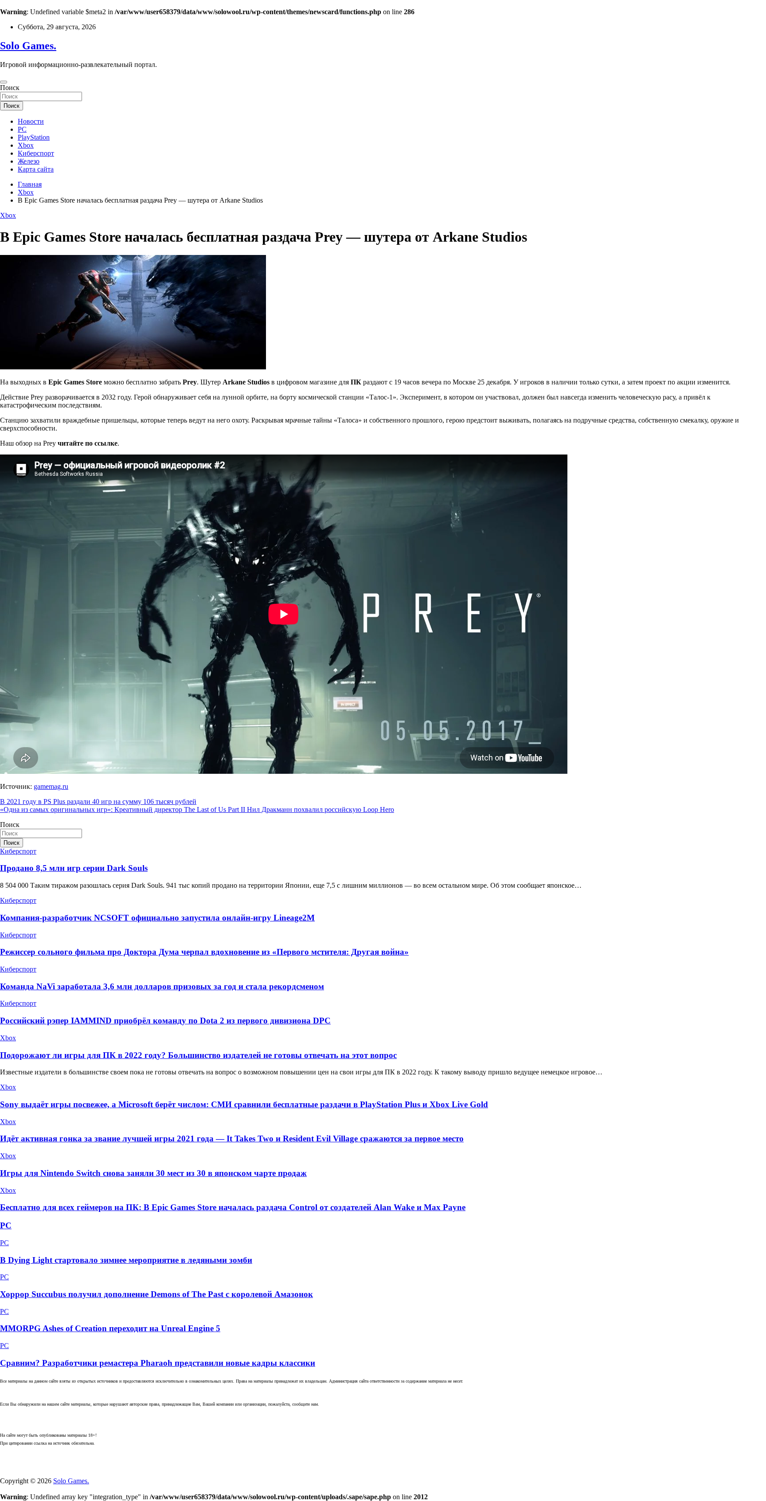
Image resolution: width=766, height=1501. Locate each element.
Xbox (26, 145)
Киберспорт (36, 153)
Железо (28, 161)
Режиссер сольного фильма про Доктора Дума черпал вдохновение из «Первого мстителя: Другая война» (204, 951)
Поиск (10, 87)
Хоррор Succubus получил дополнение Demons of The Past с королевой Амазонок (156, 1294)
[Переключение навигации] (3, 82)
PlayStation (34, 137)
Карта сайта (36, 169)
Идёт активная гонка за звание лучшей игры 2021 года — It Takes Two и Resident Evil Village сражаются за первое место (232, 1138)
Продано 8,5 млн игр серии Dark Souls (74, 868)
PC (22, 129)
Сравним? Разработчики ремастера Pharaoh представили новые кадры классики (157, 1363)
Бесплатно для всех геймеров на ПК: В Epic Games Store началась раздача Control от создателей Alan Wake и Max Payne (232, 1207)
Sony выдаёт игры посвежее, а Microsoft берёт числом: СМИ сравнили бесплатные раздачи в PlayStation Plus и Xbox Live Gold (244, 1104)
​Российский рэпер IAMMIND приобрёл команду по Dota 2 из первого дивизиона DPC (165, 1020)
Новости (31, 121)
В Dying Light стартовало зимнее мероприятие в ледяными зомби (126, 1260)
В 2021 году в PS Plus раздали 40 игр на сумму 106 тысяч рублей (98, 801)
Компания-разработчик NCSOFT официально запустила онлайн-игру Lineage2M (157, 917)
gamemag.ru (51, 786)
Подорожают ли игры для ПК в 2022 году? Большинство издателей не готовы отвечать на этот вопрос (198, 1055)
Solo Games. (28, 45)
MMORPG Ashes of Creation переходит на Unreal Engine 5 (110, 1328)
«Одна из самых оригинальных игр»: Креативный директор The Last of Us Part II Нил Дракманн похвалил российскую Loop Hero (197, 809)
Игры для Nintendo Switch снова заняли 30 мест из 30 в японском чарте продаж (153, 1173)
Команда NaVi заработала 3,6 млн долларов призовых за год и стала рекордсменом (162, 986)
